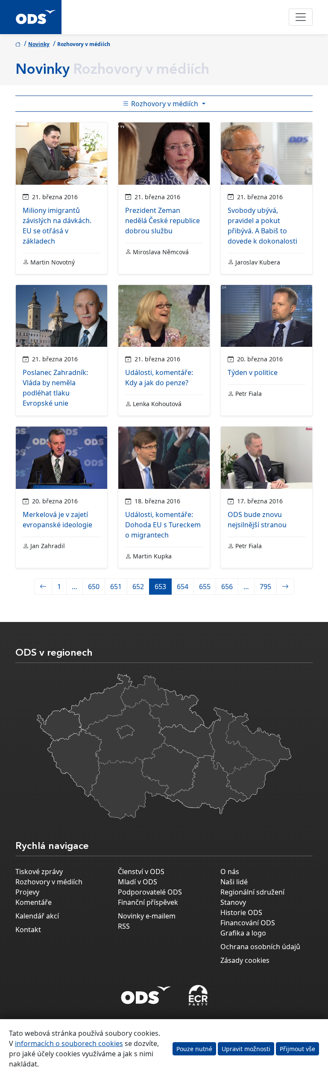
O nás (229, 871)
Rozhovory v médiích (164, 103)
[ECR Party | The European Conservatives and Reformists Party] (198, 995)
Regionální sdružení (252, 892)
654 (182, 586)
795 (265, 586)
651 (116, 586)
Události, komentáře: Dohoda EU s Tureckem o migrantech (163, 525)
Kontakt (28, 929)
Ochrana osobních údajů (260, 946)
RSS (124, 926)
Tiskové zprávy (39, 871)
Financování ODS (247, 922)
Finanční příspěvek (148, 902)
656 (227, 586)
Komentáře (33, 902)
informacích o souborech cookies (69, 1043)
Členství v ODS (141, 871)
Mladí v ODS (137, 881)
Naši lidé (234, 881)
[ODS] (146, 992)
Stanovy (233, 902)
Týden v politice (253, 372)
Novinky (39, 44)
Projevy (27, 892)
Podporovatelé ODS (150, 892)
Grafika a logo (243, 933)
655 (205, 586)
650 (94, 586)
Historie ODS (241, 912)
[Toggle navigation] (301, 17)
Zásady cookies (244, 960)
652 (138, 586)
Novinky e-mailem (147, 916)
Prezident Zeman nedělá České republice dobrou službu (162, 220)
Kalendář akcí (37, 916)
